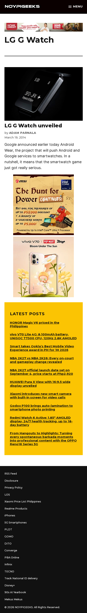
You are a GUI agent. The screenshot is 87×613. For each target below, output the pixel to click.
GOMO (8, 536)
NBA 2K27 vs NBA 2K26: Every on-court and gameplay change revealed (42, 360)
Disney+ (9, 585)
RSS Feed (10, 473)
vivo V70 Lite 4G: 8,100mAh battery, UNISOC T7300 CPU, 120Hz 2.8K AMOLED (43, 336)
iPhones (9, 515)
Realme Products (15, 508)
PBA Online (11, 557)
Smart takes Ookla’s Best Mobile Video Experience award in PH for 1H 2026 (42, 348)
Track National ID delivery (21, 578)
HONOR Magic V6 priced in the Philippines (34, 324)
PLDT (8, 529)
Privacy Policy (13, 487)
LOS (7, 494)
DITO (8, 543)
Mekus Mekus (13, 599)
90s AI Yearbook (15, 592)
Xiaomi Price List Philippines (22, 501)
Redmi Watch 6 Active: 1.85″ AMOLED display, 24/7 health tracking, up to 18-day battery (41, 421)
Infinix (8, 564)
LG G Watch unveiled (33, 126)
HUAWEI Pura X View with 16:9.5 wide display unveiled (40, 383)
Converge (10, 550)
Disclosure (11, 480)
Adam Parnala (22, 133)
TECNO (9, 571)
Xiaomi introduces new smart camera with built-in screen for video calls (40, 395)
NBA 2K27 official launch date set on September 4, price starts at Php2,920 (41, 372)
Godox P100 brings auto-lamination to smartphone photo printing (41, 407)
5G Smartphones (15, 522)
